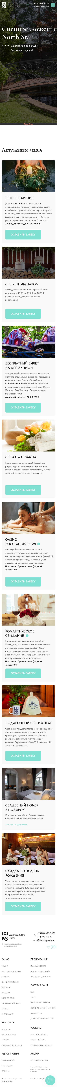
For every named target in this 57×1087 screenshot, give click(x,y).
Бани (32, 992)
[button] (23, 408)
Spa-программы (9, 1034)
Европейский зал (38, 1034)
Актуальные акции (39, 1060)
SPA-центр (6, 987)
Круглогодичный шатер (41, 1045)
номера (5, 976)
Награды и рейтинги (11, 1003)
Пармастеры (36, 1013)
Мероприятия (8, 998)
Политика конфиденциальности (12, 1079)
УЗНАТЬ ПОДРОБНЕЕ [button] (16, 824)
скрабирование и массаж (42, 1008)
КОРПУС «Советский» (40, 971)
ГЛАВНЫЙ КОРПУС (38, 966)
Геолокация (7, 1014)
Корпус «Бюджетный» (40, 976)
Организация (8, 1060)
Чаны (32, 997)
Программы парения (40, 1002)
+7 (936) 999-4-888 (41, 6)
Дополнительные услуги (42, 1018)
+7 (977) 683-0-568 (41, 3)
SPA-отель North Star (11, 971)
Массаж (5, 1040)
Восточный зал (37, 1040)
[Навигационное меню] (52, 5)
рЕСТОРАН (6, 992)
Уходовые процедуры (12, 1045)
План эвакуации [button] (7, 1081)
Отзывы (5, 1008)
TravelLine (28, 124)
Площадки (7, 1066)
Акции (5, 966)
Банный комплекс (10, 982)
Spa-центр (6, 1029)
